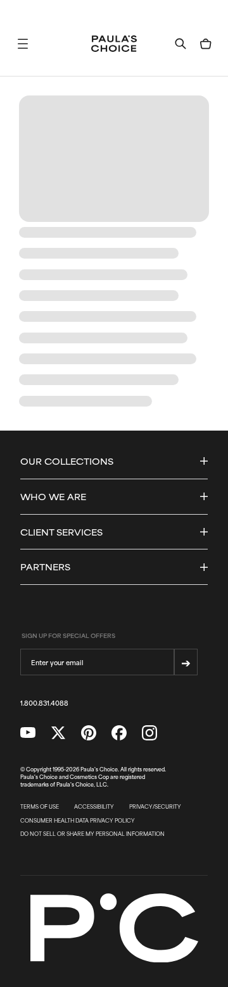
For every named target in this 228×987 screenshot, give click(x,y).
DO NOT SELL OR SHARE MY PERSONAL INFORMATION (92, 834)
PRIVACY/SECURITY (155, 807)
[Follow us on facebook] (119, 732)
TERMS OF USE (39, 807)
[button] (22, 43)
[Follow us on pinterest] (88, 732)
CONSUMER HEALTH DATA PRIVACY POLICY (77, 821)
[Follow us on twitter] (58, 732)
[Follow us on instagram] (149, 732)
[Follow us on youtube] (27, 732)
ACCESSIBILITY (94, 807)
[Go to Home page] (114, 43)
